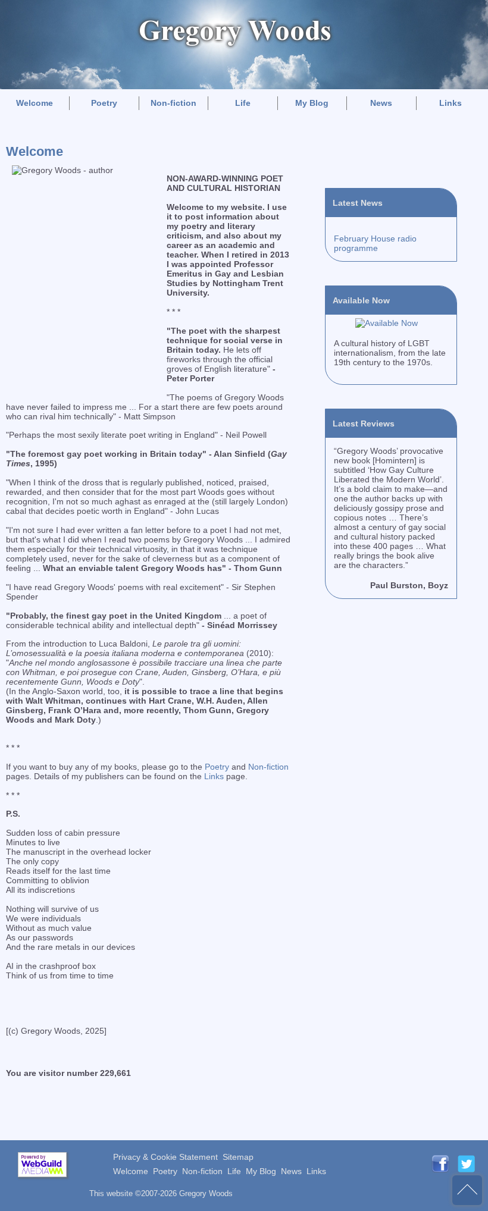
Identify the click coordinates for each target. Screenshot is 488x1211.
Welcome (34, 103)
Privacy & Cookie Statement (165, 1157)
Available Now (361, 300)
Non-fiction (173, 103)
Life (243, 103)
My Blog (312, 103)
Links (450, 103)
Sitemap (238, 1157)
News (381, 103)
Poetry (104, 103)
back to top (467, 1190)
